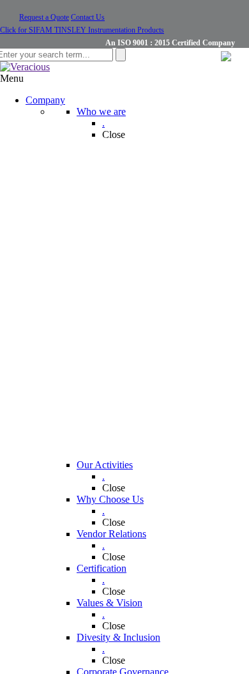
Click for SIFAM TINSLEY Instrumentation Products (82, 30)
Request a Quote (44, 17)
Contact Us (88, 17)
